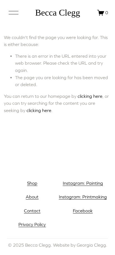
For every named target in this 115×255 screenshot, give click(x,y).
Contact (32, 210)
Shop (32, 183)
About (32, 196)
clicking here (90, 96)
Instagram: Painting (83, 183)
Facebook (83, 210)
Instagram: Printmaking (83, 196)
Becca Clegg (57, 13)
